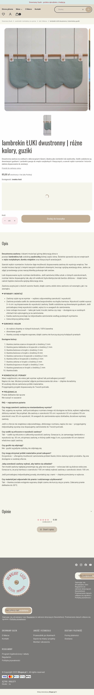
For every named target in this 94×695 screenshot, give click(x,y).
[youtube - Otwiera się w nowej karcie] (90, 564)
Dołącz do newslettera (18, 610)
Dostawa (68, 639)
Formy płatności (72, 635)
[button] (88, 9)
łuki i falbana (43, 21)
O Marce (5, 635)
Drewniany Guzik (7, 21)
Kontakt (5, 639)
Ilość (4, 215)
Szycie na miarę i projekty (44, 639)
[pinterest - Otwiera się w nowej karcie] (76, 564)
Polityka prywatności (11, 660)
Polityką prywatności (18, 619)
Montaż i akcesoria (41, 642)
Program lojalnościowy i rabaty (15, 654)
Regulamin (31, 617)
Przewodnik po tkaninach (44, 635)
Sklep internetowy (46, 692)
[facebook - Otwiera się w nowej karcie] (85, 564)
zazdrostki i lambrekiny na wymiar (25, 21)
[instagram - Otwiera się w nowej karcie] (81, 564)
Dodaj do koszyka (56, 218)
